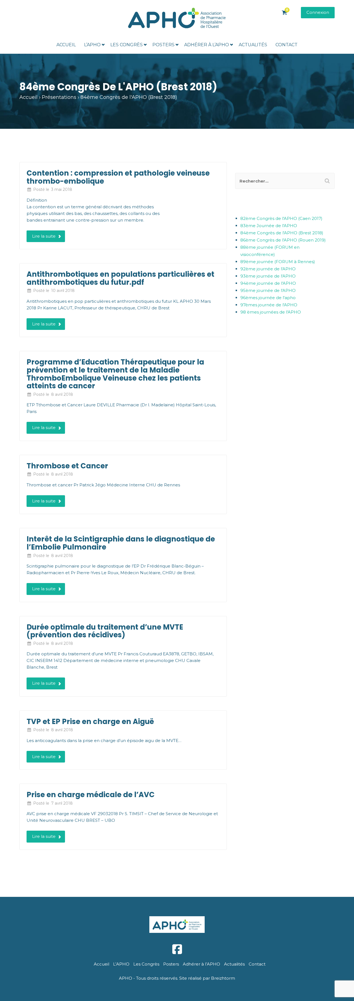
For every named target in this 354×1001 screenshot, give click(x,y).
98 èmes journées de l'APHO (270, 312)
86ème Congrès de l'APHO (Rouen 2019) (283, 240)
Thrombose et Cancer (67, 466)
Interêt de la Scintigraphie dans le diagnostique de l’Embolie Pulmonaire (121, 543)
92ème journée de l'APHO (268, 268)
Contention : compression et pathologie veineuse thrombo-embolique (118, 177)
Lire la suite (44, 236)
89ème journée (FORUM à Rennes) (277, 261)
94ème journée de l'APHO (268, 283)
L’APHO (92, 44)
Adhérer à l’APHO (206, 44)
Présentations (59, 97)
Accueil (66, 44)
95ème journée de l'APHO (268, 290)
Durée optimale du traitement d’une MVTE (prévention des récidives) (105, 631)
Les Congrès (126, 44)
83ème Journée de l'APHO (268, 225)
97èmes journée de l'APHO (268, 304)
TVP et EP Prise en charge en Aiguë (90, 722)
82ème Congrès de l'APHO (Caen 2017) (281, 218)
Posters (163, 44)
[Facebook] (177, 949)
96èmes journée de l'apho (268, 297)
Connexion (317, 12)
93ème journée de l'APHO (268, 276)
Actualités (253, 44)
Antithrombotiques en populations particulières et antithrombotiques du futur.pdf (120, 278)
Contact (286, 44)
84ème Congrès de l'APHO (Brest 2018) (281, 232)
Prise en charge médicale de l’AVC (91, 795)
